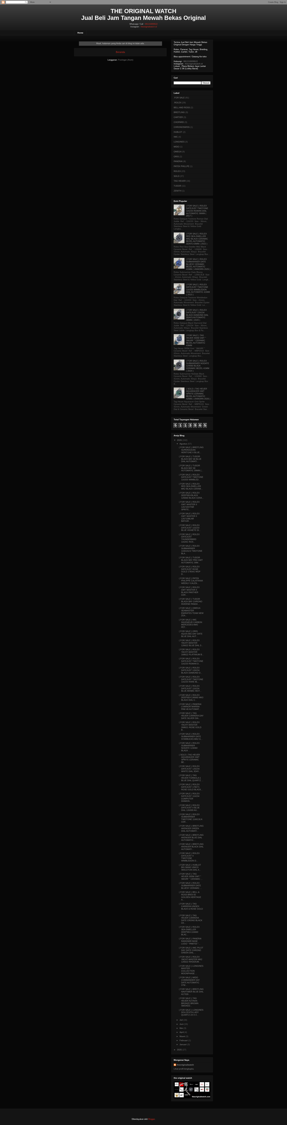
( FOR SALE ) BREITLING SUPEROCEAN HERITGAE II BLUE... (191, 450)
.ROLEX (177, 102)
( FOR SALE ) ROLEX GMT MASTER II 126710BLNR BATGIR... (189, 517)
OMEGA (177, 151)
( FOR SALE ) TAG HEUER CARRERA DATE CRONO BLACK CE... (190, 919)
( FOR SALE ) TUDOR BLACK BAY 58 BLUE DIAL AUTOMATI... (190, 459)
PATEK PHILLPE (181, 166)
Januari (183, 1044)
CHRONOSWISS (182, 127)
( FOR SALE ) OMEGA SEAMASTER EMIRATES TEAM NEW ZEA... (191, 612)
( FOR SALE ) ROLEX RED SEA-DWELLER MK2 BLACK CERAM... (191, 486)
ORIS (176, 156)
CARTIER (178, 117)
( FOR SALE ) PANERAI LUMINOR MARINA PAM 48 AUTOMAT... (190, 706)
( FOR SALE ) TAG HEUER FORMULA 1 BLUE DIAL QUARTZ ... (191, 778)
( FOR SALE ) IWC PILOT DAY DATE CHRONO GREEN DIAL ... (191, 950)
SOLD (176, 176)
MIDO (176, 146)
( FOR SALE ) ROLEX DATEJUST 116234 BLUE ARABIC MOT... (190, 688)
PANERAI (178, 161)
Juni (181, 1024)
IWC (176, 137)
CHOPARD (179, 122)
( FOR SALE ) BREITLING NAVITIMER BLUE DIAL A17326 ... (191, 991)
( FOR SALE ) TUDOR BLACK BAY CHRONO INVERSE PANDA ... (190, 601)
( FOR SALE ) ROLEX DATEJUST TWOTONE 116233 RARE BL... (191, 679)
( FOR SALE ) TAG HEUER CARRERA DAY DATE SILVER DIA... (191, 715)
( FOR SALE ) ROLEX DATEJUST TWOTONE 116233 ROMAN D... (191, 661)
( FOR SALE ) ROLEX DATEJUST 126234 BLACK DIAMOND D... (190, 670)
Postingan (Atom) (125, 60)
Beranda (120, 52)
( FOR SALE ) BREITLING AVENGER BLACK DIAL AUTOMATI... (191, 846)
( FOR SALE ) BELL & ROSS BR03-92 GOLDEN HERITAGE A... (190, 896)
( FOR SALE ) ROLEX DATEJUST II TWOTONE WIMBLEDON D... (189, 857)
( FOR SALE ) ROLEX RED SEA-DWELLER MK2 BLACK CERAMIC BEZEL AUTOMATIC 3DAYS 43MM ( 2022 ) (197, 238)
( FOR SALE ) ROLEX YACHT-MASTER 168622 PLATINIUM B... (191, 652)
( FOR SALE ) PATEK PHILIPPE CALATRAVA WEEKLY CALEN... (191, 581)
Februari (184, 1040)
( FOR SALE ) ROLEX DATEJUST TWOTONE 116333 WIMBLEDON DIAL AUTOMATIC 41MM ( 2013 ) (198, 289)
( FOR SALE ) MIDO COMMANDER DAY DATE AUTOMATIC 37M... (189, 981)
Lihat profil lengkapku (184, 1069)
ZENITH (177, 191)
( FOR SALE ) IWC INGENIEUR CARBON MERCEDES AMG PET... (190, 623)
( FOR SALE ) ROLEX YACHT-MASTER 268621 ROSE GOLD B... (190, 726)
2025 (179, 1049)
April (182, 1032)
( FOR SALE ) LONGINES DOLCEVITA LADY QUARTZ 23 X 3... (191, 1012)
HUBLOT (178, 132)
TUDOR (177, 186)
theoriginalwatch (185, 1065)
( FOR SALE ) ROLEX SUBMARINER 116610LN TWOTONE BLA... (190, 550)
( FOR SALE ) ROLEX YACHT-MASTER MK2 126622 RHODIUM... (190, 959)
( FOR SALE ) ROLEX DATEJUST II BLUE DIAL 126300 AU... (189, 807)
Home (80, 33)
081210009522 (151, 24)
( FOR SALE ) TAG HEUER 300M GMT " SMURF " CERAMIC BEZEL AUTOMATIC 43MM (196, 340)
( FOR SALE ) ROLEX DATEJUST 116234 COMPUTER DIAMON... (189, 797)
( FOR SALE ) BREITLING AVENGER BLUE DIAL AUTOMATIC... (191, 837)
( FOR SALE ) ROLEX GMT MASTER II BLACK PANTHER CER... (189, 591)
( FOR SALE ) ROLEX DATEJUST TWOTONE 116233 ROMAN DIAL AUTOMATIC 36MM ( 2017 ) (197, 211)
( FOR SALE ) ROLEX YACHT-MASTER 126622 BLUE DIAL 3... (191, 643)
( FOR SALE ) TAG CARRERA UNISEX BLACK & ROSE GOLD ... (191, 907)
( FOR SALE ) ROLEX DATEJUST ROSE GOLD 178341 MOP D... (189, 570)
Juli (181, 1020)
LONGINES (179, 142)
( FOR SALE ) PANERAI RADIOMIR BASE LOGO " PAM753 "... (190, 941)
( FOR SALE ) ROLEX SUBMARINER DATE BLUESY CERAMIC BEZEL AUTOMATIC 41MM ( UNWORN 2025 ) (198, 264)
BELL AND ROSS (182, 107)
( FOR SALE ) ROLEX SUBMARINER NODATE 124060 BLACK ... (189, 747)
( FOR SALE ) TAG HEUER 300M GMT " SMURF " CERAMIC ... (191, 876)
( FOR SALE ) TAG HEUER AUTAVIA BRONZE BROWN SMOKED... (188, 1002)
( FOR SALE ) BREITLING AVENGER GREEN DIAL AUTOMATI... (191, 828)
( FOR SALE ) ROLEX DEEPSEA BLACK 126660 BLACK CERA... (191, 495)
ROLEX (177, 171)
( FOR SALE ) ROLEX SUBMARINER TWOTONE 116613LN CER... (190, 818)
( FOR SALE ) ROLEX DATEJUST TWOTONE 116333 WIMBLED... (191, 477)
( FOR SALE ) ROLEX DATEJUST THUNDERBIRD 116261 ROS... (189, 538)
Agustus (183, 444)
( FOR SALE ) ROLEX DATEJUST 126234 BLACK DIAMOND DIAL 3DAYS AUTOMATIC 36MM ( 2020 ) (197, 315)
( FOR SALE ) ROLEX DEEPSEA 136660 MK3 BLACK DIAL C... (191, 697)
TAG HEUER (180, 181)
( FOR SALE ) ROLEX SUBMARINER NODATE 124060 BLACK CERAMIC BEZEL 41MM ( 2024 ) (197, 366)
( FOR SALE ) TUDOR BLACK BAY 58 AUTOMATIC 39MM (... (191, 468)
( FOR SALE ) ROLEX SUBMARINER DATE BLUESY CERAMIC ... (190, 885)
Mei (181, 1028)
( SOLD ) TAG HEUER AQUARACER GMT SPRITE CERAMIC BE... (189, 758)
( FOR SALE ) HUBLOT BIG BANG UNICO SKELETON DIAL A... (190, 867)
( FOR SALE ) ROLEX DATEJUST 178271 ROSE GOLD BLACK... (191, 787)
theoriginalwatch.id (149, 27)
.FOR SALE (179, 97)
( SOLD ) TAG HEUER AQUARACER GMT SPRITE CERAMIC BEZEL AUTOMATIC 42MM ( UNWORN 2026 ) (198, 394)
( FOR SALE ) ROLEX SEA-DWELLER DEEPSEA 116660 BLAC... (189, 931)
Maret (182, 1036)
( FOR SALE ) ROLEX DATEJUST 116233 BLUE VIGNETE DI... (190, 527)
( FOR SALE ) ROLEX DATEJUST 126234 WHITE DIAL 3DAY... (189, 768)
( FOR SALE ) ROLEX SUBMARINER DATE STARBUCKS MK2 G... (191, 736)
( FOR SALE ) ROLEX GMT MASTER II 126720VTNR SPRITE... (189, 506)
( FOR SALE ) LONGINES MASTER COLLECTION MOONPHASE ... (191, 970)
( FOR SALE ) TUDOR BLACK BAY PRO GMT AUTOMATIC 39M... (191, 560)
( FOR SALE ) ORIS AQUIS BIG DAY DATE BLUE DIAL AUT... (190, 633)
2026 (179, 440)
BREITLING (179, 112)
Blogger (151, 1119)
